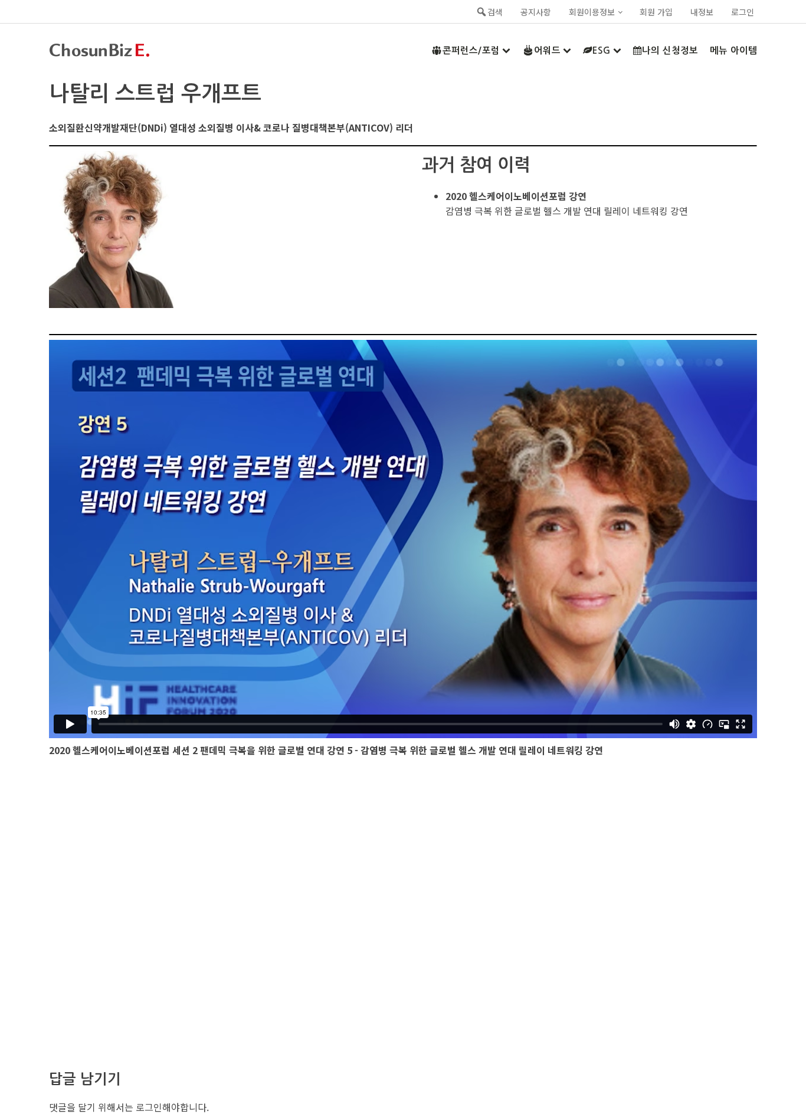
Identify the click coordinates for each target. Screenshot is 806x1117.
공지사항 (535, 12)
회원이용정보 (592, 12)
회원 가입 (656, 12)
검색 (495, 12)
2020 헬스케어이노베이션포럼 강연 (516, 196)
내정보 (701, 12)
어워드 (547, 50)
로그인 (742, 12)
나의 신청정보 (670, 50)
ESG (601, 50)
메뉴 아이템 (733, 50)
